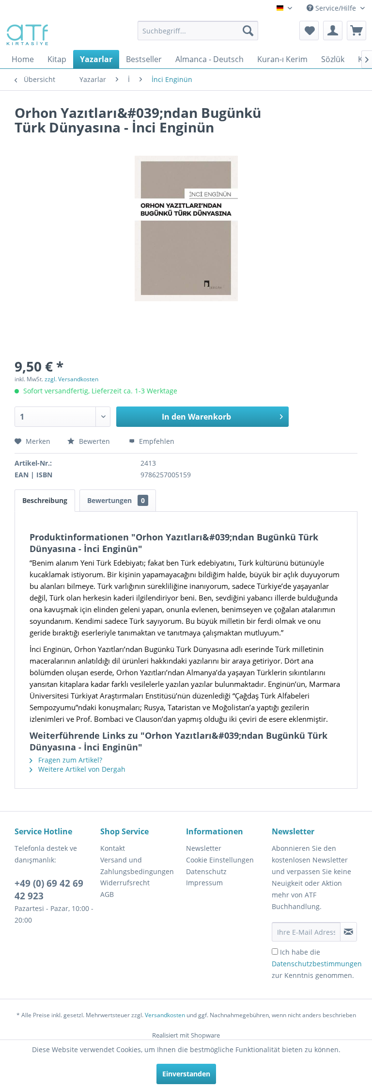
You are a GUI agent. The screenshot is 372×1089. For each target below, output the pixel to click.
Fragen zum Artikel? (69, 759)
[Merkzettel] (309, 30)
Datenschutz (206, 871)
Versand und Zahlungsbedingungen (137, 865)
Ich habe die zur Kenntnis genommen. (317, 963)
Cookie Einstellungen (220, 859)
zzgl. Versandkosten (71, 379)
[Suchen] (248, 30)
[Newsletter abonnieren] (348, 932)
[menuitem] (198, 30)
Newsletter (203, 848)
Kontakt (112, 848)
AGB (107, 894)
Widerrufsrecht (125, 882)
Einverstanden (186, 1073)
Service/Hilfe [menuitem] (335, 8)
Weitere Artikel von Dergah (80, 769)
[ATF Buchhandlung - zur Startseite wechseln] (26, 33)
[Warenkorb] (356, 30)
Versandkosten (165, 1015)
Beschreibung (44, 500)
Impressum (204, 882)
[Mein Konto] (332, 30)
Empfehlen (155, 441)
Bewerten (94, 441)
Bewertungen (116, 500)
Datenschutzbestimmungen (317, 963)
